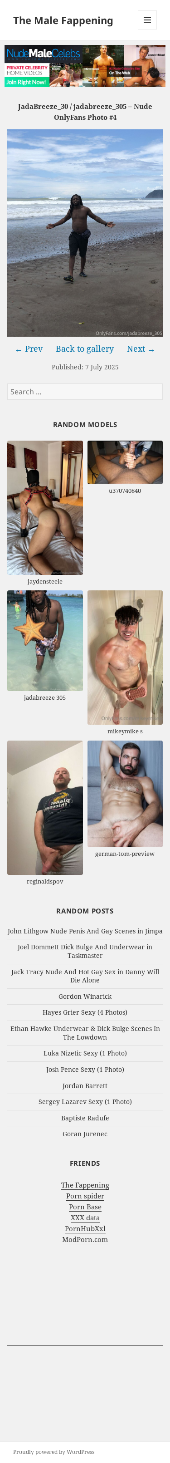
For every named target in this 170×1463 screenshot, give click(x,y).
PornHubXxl (85, 1228)
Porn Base (85, 1206)
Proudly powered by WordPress (53, 1452)
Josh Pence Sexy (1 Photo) (85, 1069)
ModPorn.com (85, 1239)
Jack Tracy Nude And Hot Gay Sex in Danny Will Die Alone (85, 976)
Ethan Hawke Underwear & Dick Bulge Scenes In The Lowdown (85, 1032)
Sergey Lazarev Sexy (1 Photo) (85, 1101)
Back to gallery (85, 348)
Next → (141, 348)
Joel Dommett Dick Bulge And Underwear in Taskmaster (85, 951)
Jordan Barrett (85, 1085)
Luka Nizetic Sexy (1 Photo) (85, 1053)
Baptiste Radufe (85, 1118)
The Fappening (85, 1184)
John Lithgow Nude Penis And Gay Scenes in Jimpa (85, 931)
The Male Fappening (63, 20)
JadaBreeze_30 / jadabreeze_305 (72, 106)
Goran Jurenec (85, 1133)
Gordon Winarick (85, 996)
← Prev (29, 348)
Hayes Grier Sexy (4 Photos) (85, 1012)
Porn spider (85, 1195)
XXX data (85, 1217)
